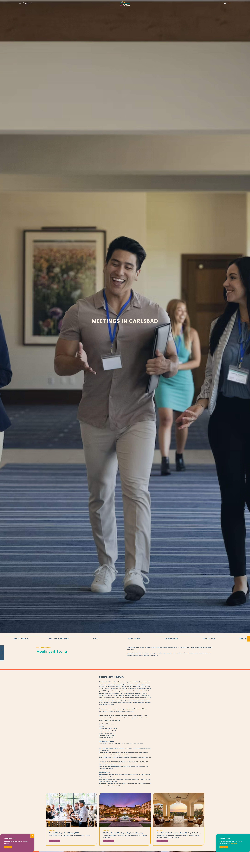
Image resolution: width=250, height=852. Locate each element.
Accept (224, 847)
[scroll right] (248, 639)
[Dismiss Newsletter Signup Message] (32, 836)
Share (2, 653)
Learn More (234, 843)
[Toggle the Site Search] (225, 3)
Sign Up (8, 847)
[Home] (125, 3)
